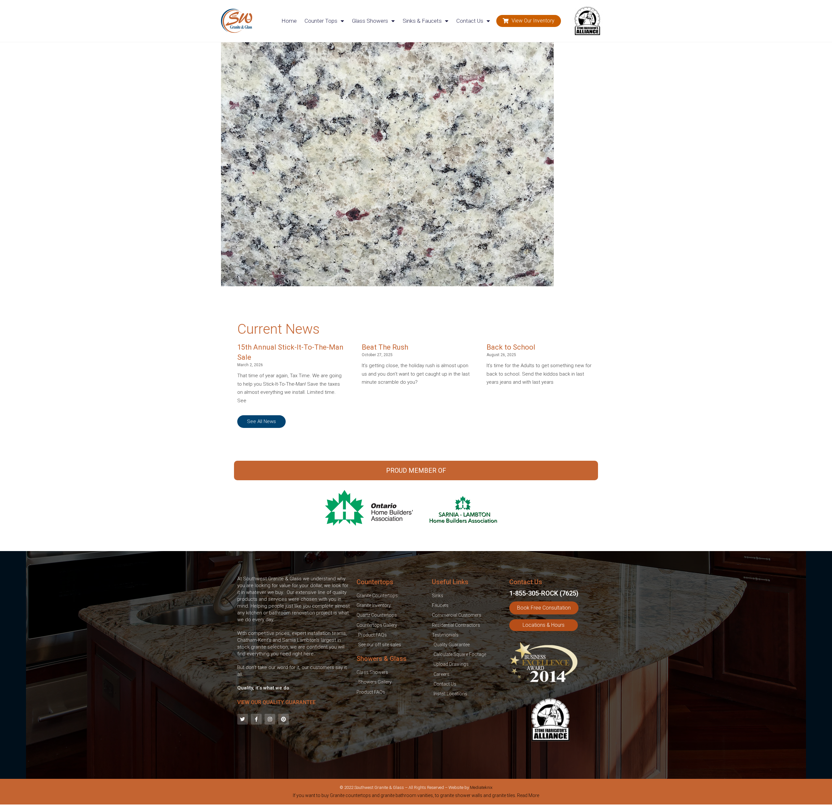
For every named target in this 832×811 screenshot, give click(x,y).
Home (289, 21)
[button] (528, 21)
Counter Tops (321, 21)
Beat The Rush (385, 347)
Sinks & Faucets (422, 21)
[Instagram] (270, 719)
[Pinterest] (283, 719)
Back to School (511, 347)
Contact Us (469, 21)
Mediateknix (481, 787)
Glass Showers (370, 21)
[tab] (416, 796)
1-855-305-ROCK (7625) (543, 593)
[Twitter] (242, 719)
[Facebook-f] (256, 719)
